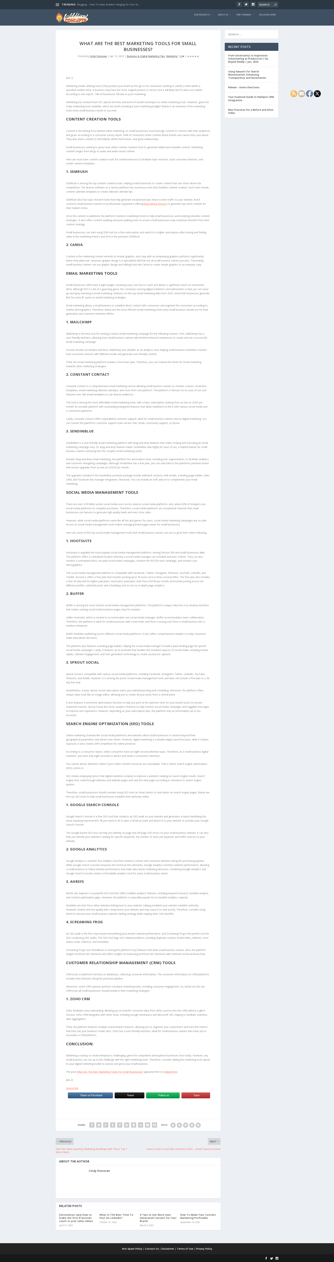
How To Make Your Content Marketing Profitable (198, 1216)
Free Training (243, 14)
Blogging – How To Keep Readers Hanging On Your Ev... (108, 4)
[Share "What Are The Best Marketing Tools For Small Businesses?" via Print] (154, 1125)
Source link (72, 1088)
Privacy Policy (204, 1248)
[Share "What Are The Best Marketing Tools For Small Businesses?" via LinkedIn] (126, 1125)
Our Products (202, 14)
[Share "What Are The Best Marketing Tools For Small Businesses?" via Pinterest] (119, 1125)
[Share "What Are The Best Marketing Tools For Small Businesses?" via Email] (147, 1125)
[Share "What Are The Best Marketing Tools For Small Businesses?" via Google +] (105, 1125)
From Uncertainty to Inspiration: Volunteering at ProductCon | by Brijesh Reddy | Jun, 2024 (248, 58)
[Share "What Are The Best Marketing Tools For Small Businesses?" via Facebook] (91, 1125)
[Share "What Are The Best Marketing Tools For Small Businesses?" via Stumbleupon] (140, 1125)
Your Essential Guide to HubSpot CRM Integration (251, 98)
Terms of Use (185, 1248)
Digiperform (170, 1071)
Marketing (171, 56)
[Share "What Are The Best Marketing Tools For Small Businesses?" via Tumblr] (112, 1125)
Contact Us (152, 1248)
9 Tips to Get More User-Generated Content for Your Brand (158, 1218)
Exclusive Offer (267, 14)
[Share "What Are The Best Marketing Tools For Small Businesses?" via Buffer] (133, 1125)
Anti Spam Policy (132, 1248)
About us (223, 14)
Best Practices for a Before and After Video (250, 111)
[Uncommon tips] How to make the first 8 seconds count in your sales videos (76, 1218)
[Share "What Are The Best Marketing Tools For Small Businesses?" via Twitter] (98, 1125)
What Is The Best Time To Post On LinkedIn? (116, 1216)
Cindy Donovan (98, 56)
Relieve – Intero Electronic (244, 87)
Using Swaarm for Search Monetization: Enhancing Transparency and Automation (247, 74)
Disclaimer (167, 1248)
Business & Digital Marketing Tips (146, 56)
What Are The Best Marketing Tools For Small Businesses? (110, 1071)
